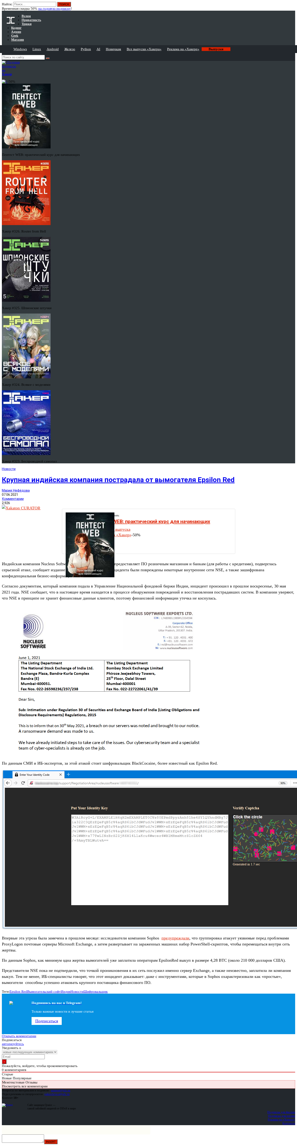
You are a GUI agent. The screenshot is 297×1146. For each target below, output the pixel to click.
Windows (20, 49)
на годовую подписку (54, 8)
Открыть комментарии (19, 1036)
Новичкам (113, 49)
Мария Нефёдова (16, 490)
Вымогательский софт (44, 991)
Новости (9, 469)
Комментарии (13, 499)
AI (98, 49)
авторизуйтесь (13, 1044)
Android (53, 49)
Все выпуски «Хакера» (144, 49)
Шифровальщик (96, 991)
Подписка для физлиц (281, 1112)
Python (86, 49)
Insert (51, 1141)
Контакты (288, 1123)
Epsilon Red (18, 991)
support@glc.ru (60, 1090)
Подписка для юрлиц (281, 1116)
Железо (69, 49)
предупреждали (175, 938)
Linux (36, 49)
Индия (66, 991)
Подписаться (46, 1021)
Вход (292, 6)
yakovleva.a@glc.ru (57, 1094)
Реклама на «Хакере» (183, 49)
